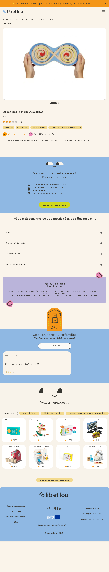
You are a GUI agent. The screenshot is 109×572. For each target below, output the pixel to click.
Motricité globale (39, 128)
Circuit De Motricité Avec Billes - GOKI (37, 19)
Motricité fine (22, 128)
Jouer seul (8, 128)
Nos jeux (15, 19)
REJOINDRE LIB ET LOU (54, 205)
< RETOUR (7, 23)
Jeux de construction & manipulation (65, 128)
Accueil (6, 19)
